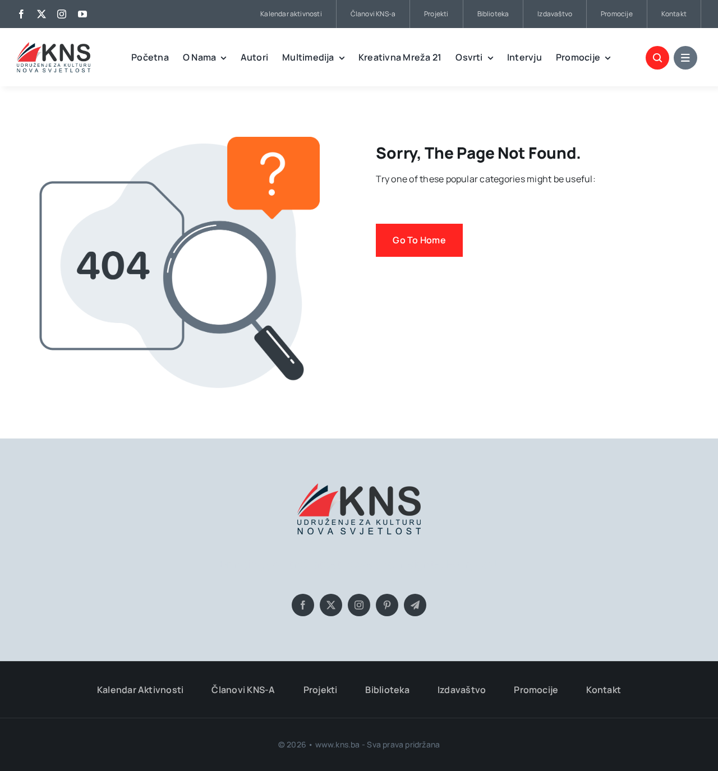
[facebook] (21, 14)
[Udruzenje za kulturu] (53, 46)
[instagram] (61, 14)
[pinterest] (387, 605)
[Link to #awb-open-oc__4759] (657, 58)
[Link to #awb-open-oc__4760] (685, 58)
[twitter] (41, 14)
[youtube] (82, 14)
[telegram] (415, 605)
